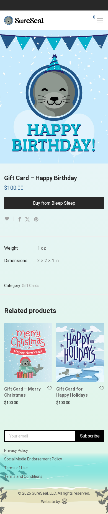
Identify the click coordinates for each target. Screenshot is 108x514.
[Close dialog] (105, 228)
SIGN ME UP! (81, 269)
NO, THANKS (81, 277)
